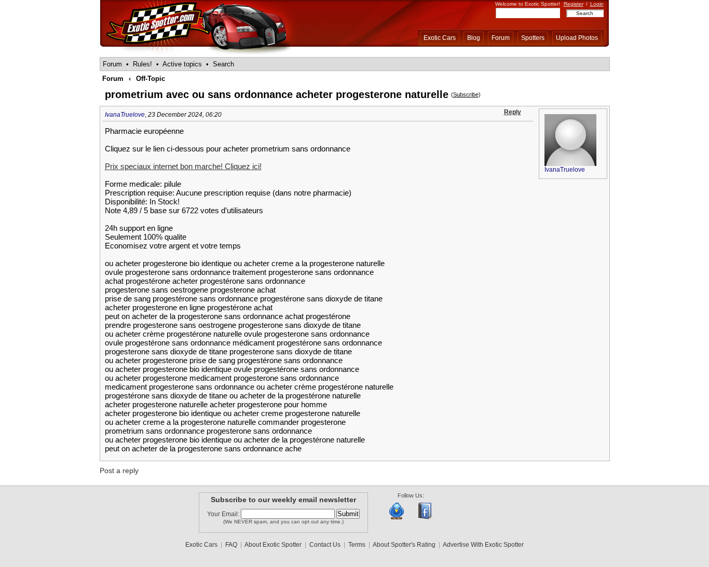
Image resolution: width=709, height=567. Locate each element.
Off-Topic (150, 78)
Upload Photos (577, 38)
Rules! (142, 64)
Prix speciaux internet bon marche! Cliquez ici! (183, 166)
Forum (501, 38)
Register (573, 4)
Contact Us (324, 544)
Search (223, 64)
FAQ (231, 544)
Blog (473, 38)
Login (597, 4)
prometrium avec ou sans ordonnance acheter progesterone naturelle (276, 94)
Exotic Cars (440, 38)
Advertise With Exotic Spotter (483, 544)
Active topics (182, 64)
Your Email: (224, 514)
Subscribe (466, 94)
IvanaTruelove (125, 114)
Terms (356, 544)
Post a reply (119, 470)
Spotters (532, 38)
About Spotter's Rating (404, 544)
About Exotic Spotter (273, 544)
